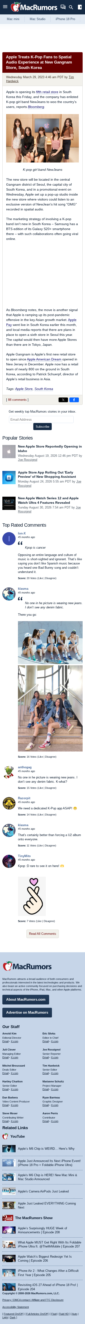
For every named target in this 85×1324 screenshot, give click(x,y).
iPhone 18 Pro (65, 19)
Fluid (54, 1313)
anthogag (25, 767)
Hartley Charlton (12, 1081)
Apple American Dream (44, 359)
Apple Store (24, 389)
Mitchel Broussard (13, 1065)
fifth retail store (47, 92)
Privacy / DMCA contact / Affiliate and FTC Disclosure (33, 1299)
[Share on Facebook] (74, 399)
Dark (13, 1317)
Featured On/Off (13, 1313)
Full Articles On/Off (37, 1313)
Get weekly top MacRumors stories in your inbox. (42, 411)
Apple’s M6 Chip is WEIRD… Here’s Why (46, 1148)
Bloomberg (36, 107)
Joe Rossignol (27, 459)
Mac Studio (37, 19)
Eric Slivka (48, 1033)
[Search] (72, 7)
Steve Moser (9, 1113)
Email (5, 1041)
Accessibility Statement (15, 1307)
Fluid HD (64, 1313)
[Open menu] (5, 7)
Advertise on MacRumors (27, 1012)
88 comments (17, 399)
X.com (14, 1041)
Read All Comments (42, 933)
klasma (23, 588)
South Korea (43, 389)
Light (5, 1317)
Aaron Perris (50, 1113)
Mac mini (13, 19)
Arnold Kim (9, 1033)
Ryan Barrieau (51, 1097)
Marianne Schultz (53, 1081)
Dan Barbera (10, 1097)
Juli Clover (9, 1049)
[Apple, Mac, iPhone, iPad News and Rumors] (34, 12)
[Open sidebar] (80, 7)
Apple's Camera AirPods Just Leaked (43, 1191)
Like (40, 578)
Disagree (50, 578)
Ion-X (22, 533)
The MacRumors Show (34, 1218)
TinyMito (24, 856)
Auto (74, 1313)
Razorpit (24, 798)
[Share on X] (63, 399)
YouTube (17, 1136)
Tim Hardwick (51, 1065)
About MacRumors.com (25, 999)
